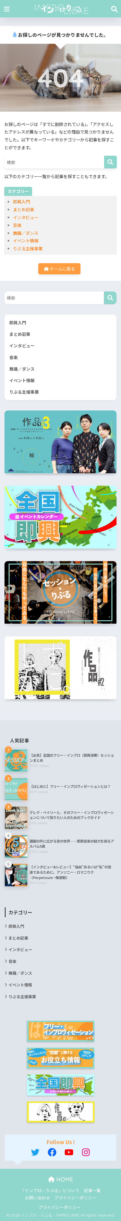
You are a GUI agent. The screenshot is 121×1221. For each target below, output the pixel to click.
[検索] (110, 162)
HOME (64, 1179)
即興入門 (21, 201)
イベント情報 (25, 240)
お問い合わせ (37, 1198)
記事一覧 (92, 1190)
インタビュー (25, 217)
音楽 (17, 225)
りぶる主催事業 (27, 248)
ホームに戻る (62, 268)
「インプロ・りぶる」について (50, 1190)
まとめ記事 (23, 209)
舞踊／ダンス (25, 233)
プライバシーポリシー (75, 1198)
